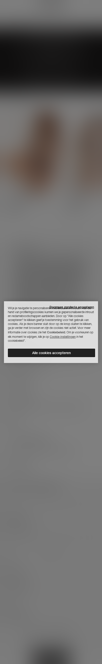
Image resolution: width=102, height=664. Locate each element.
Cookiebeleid (56, 332)
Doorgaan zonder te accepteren (72, 307)
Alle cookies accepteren (51, 353)
